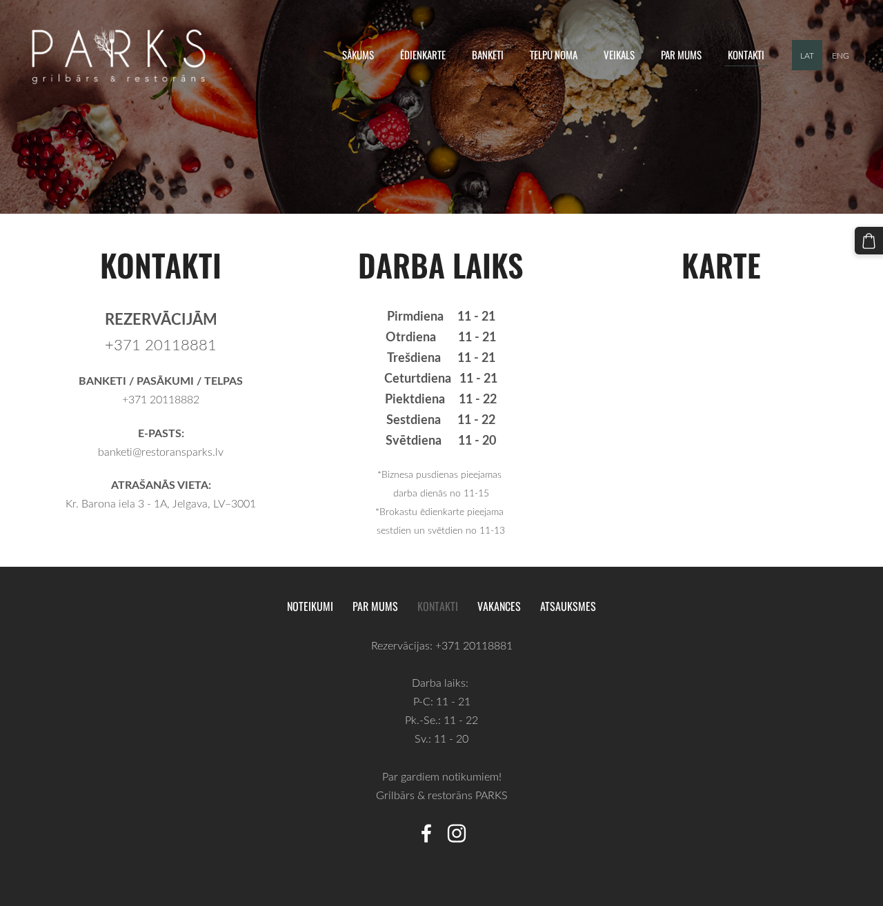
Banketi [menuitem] (488, 54)
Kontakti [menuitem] (746, 54)
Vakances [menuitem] (499, 606)
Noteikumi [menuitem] (310, 606)
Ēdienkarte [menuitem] (423, 54)
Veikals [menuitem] (619, 54)
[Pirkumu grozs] (869, 241)
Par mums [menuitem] (681, 54)
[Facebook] (426, 833)
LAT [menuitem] (807, 55)
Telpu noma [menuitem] (553, 54)
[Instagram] (456, 833)
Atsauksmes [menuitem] (568, 606)
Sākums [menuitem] (358, 54)
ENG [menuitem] (840, 55)
